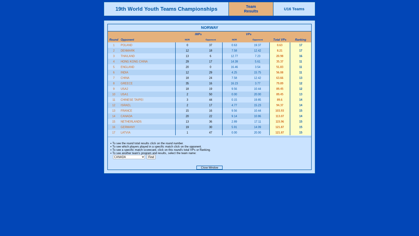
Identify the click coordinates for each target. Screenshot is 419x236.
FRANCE (126, 110)
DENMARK (128, 50)
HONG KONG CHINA (134, 61)
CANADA (126, 116)
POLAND (126, 45)
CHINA (125, 78)
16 (113, 127)
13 (113, 110)
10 (113, 94)
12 (113, 105)
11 (113, 99)
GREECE (127, 83)
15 (113, 121)
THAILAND (128, 56)
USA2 (124, 88)
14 (113, 116)
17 (113, 132)
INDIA (124, 72)
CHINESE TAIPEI (132, 99)
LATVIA (126, 132)
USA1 (124, 94)
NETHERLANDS (131, 121)
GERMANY (128, 127)
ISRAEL (126, 105)
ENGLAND (127, 67)
